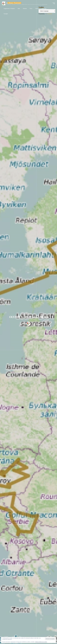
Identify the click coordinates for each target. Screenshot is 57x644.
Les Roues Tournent (13, 3)
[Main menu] (53, 3)
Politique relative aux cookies (41, 641)
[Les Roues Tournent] (3, 3)
